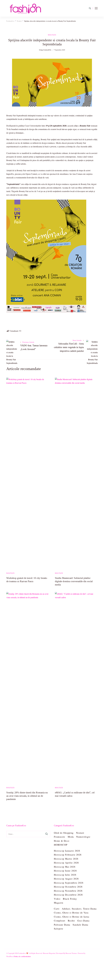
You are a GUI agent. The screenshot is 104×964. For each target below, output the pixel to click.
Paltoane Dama (62, 924)
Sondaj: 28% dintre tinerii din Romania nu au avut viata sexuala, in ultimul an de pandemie (27, 795)
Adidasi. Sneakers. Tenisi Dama (79, 908)
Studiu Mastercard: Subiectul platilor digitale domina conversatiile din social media (74, 581)
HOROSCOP (60, 844)
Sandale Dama (80, 924)
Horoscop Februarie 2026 (68, 854)
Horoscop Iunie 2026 (65, 870)
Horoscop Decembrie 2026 (68, 894)
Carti (56, 908)
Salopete (58, 928)
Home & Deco (61, 840)
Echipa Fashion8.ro (45, 50)
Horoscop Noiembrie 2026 (68, 890)
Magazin (58, 902)
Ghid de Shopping (64, 832)
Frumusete (59, 836)
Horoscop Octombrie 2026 (68, 886)
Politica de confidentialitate (22, 956)
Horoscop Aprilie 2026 (66, 862)
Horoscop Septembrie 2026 (68, 882)
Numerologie (83, 836)
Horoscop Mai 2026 (64, 866)
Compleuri (59, 920)
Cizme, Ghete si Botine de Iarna (71, 916)
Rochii (71, 920)
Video (57, 898)
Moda (71, 836)
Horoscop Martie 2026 (66, 858)
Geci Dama (83, 920)
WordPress (9, 956)
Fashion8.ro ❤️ (23, 953)
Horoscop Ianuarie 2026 (67, 850)
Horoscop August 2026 (66, 878)
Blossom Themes (71, 953)
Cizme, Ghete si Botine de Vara (71, 912)
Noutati (52, 35)
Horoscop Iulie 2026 (65, 874)
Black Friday (70, 898)
